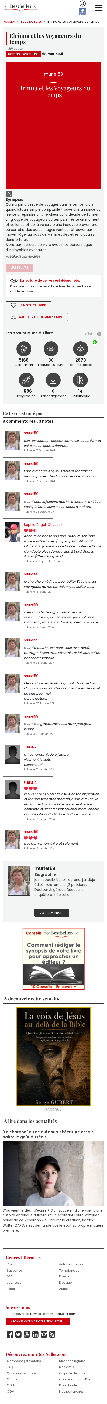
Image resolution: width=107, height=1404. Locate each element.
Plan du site (68, 1385)
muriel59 (55, 54)
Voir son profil (52, 913)
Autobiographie (71, 1264)
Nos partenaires (71, 1391)
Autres (64, 1289)
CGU (10, 1385)
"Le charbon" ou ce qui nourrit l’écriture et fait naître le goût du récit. (48, 1135)
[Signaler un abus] (9, 193)
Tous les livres (31, 22)
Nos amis (66, 1367)
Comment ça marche (24, 1361)
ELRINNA (30, 747)
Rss (52, 1334)
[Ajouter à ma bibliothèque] (95, 342)
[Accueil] (21, 8)
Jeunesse (14, 1282)
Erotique (65, 1282)
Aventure (30, 54)
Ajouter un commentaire (41, 317)
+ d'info (88, 334)
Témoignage (69, 1270)
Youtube (27, 1334)
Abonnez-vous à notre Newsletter (37, 1321)
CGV (10, 1391)
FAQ (10, 1367)
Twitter (18, 1334)
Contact (13, 1379)
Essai (11, 1289)
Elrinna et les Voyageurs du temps (73, 22)
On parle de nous (72, 1373)
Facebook (10, 1334)
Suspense (14, 1270)
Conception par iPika (75, 1379)
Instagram (44, 1334)
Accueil (9, 22)
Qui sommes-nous (22, 1373)
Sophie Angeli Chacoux (43, 524)
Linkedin (35, 1334)
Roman (14, 54)
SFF (9, 1276)
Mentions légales (72, 1361)
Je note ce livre (32, 305)
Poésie (64, 1276)
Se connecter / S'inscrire (82, 3)
